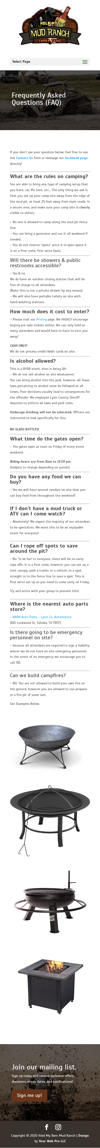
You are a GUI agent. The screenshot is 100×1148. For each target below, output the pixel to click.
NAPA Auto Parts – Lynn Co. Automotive (42, 617)
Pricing (41, 319)
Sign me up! (29, 1095)
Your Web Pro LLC (52, 1141)
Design (83, 1136)
